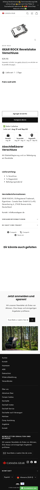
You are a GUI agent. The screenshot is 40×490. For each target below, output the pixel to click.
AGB (3, 369)
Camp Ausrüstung (8, 420)
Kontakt (4, 361)
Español (7, 477)
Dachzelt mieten (8, 405)
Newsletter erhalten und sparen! (16, 437)
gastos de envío (23, 62)
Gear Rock (6, 46)
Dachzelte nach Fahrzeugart (12, 412)
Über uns (5, 389)
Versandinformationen (13, 219)
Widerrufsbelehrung (9, 377)
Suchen (4, 358)
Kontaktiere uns (29, 488)
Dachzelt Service (8, 408)
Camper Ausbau (8, 397)
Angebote (5, 424)
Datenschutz (6, 373)
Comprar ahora (20, 120)
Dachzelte (5, 401)
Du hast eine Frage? (12, 225)
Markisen (5, 416)
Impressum (6, 365)
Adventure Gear (7, 393)
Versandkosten (7, 381)
